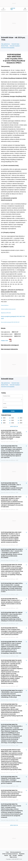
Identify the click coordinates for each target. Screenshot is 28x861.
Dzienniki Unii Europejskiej (7, 47)
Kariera (6, 855)
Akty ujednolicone (5, 44)
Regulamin (21, 853)
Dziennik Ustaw (15, 44)
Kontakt (15, 855)
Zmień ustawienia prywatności (10, 853)
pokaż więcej (13, 825)
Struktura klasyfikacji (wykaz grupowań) (8, 309)
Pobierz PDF (4, 340)
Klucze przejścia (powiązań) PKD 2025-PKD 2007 (10, 322)
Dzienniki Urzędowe (15, 45)
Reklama (20, 855)
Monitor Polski (4, 45)
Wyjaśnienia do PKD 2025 (6, 312)
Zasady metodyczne (4, 305)
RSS (10, 855)
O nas (7, 852)
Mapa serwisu (13, 857)
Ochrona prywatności (15, 852)
